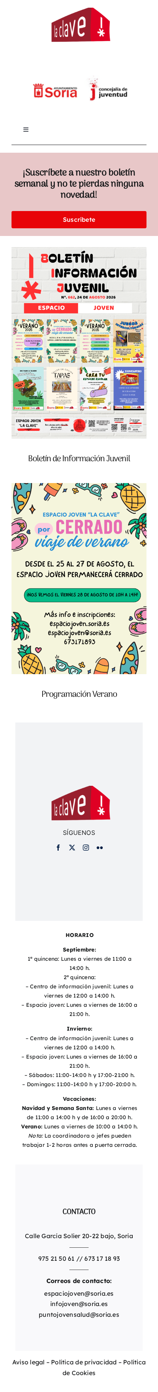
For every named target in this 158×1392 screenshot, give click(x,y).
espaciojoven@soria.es (79, 1293)
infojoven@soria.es (79, 1304)
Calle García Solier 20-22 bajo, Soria (79, 1236)
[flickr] (100, 847)
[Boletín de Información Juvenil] (79, 252)
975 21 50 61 (56, 1258)
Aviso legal (28, 1362)
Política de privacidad (84, 1362)
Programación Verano (79, 694)
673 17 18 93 (102, 1258)
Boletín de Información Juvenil (79, 459)
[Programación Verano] (79, 488)
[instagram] (86, 847)
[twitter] (72, 847)
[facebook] (58, 847)
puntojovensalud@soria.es (79, 1314)
